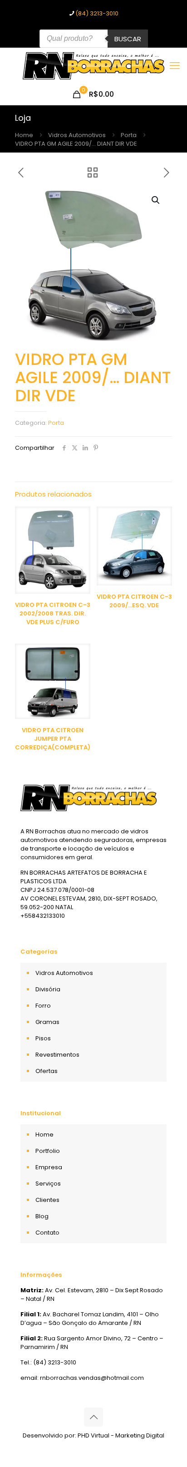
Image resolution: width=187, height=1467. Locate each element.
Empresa (48, 1167)
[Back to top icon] (93, 1417)
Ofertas (46, 1071)
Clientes (47, 1200)
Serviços (48, 1183)
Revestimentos (57, 1054)
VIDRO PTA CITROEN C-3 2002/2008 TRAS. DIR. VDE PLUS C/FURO (52, 613)
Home (24, 135)
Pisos (43, 1038)
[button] (156, 200)
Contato (47, 1232)
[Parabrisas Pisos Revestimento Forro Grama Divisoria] (93, 65)
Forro (43, 1005)
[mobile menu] (174, 66)
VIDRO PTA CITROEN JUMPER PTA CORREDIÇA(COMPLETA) (52, 739)
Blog (42, 1216)
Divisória (47, 989)
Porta (129, 135)
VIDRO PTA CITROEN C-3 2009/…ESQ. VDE (134, 601)
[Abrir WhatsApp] (164, 1444)
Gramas (47, 1022)
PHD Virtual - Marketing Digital (121, 1435)
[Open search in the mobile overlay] (93, 39)
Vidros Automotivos (77, 135)
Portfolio (47, 1151)
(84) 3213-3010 (96, 13)
